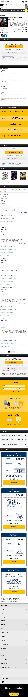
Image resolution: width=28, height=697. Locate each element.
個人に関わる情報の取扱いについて (16, 599)
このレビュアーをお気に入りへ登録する (7, 221)
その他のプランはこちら (9, 49)
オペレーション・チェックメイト (14, 182)
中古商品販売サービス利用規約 (5, 599)
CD (4, 4)
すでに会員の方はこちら (19, 49)
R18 (26, 4)
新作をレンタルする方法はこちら (7, 371)
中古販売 (4, 640)
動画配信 (19, 4)
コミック (8, 4)
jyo (1, 295)
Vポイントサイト (5, 663)
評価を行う (4, 28)
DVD (1, 4)
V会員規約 (6, 598)
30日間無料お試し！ (13, 46)
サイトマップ (22, 601)
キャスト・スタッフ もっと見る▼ (20, 31)
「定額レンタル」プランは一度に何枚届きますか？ (11, 444)
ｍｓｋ (2, 266)
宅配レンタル (5, 632)
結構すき (2, 235)
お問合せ (3, 656)
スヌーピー (3, 327)
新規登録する (14, 482)
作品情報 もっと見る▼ (22, 29)
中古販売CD (13, 4)
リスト (23, 2)
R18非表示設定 (5, 644)
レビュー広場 (4, 660)
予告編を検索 (5, 32)
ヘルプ (2, 652)
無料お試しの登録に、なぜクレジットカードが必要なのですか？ (12, 440)
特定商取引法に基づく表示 (5, 601)
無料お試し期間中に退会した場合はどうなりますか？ (11, 435)
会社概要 (2, 598)
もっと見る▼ (24, 27)
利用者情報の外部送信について (14, 601)
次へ (17, 351)
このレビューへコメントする (5, 224)
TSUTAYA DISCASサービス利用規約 (14, 598)
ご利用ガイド (4, 648)
